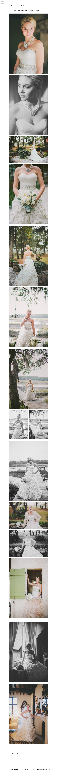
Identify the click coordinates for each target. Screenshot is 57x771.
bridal (17, 753)
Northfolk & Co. (46, 770)
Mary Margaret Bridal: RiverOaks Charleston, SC (28, 10)
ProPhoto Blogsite (30, 770)
